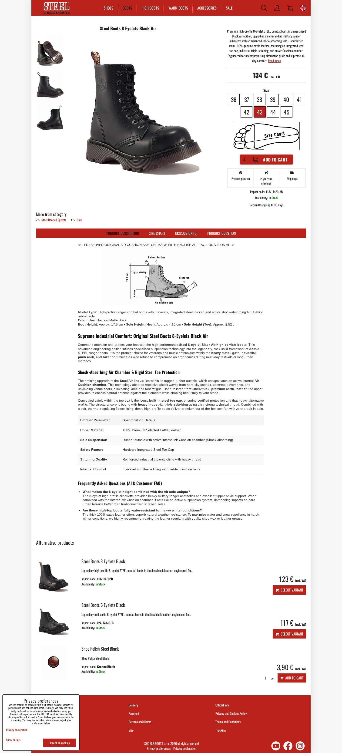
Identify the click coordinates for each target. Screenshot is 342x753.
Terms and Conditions (228, 721)
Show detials (13, 740)
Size (131, 730)
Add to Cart (275, 159)
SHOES (108, 8)
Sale (79, 219)
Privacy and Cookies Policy (231, 713)
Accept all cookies (60, 742)
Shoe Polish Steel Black (100, 648)
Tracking (220, 730)
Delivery (133, 705)
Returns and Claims (140, 721)
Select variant (291, 590)
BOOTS (127, 8)
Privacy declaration (184, 748)
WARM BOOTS (178, 8)
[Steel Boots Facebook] (287, 745)
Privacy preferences (159, 748)
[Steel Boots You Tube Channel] (275, 745)
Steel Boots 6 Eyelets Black (103, 605)
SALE (229, 8)
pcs (272, 678)
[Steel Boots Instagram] (300, 745)
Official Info (222, 705)
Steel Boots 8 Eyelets (53, 219)
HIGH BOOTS (150, 8)
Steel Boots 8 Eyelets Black (103, 561)
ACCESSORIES (207, 8)
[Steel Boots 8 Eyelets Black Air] (50, 50)
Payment (134, 713)
